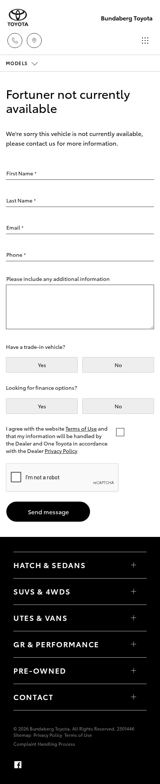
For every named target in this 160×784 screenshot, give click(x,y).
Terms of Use (81, 428)
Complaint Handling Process (44, 744)
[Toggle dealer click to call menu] (14, 40)
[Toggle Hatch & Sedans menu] (134, 565)
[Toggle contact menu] (134, 671)
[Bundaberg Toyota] (17, 17)
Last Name (21, 200)
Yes (42, 365)
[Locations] (34, 40)
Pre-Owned (39, 670)
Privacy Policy (61, 450)
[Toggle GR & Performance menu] (134, 644)
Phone (16, 254)
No (118, 365)
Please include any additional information (58, 278)
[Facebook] (17, 764)
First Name (21, 173)
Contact (33, 696)
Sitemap (22, 735)
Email (14, 227)
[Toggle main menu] (145, 40)
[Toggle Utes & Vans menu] (134, 618)
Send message (48, 511)
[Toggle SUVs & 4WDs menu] (134, 592)
